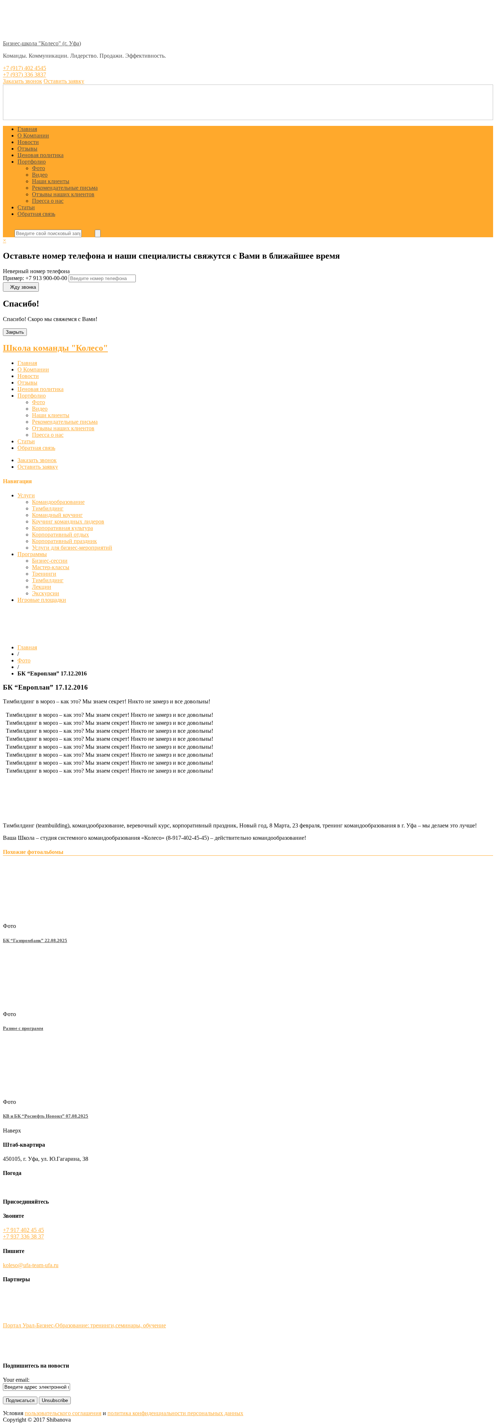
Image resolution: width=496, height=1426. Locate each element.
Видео (40, 175)
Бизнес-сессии (50, 561)
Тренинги (44, 574)
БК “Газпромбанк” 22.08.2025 (35, 940)
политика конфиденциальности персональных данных (175, 1413)
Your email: (16, 1380)
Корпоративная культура (62, 528)
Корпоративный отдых (60, 534)
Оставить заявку (37, 467)
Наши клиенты (50, 181)
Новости (28, 142)
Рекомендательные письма (65, 188)
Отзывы (27, 148)
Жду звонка (23, 287)
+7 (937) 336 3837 (24, 74)
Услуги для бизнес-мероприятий (72, 547)
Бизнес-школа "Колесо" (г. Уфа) (42, 43)
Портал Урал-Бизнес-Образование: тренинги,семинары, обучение (84, 1325)
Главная (27, 129)
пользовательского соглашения (63, 1413)
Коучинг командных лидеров (68, 521)
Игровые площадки (41, 600)
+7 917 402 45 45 (23, 1230)
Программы (32, 554)
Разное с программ (23, 1028)
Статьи (26, 207)
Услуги (26, 495)
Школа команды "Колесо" (55, 348)
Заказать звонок (37, 460)
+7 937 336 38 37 (23, 1236)
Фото (38, 168)
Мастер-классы (50, 567)
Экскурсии (45, 593)
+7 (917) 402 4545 (24, 68)
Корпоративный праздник (64, 541)
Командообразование (58, 502)
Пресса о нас (48, 201)
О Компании (33, 135)
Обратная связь (36, 214)
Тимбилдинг (48, 508)
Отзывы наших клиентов (63, 194)
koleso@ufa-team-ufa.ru (30, 1265)
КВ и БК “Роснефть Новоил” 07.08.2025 (45, 1116)
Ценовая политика (40, 155)
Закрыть (15, 332)
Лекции (41, 587)
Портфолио (31, 162)
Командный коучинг (57, 515)
